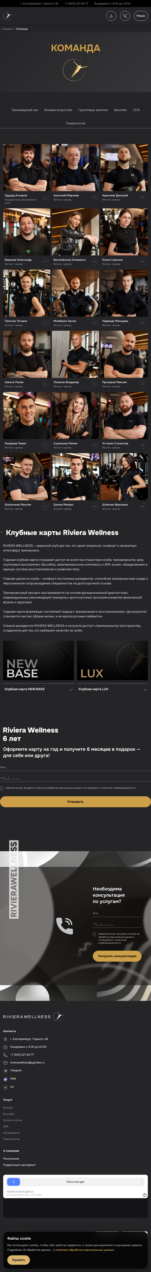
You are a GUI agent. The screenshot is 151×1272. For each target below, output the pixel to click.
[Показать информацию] (45, 199)
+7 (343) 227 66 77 (76, 3)
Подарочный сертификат (19, 1165)
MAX (13, 1078)
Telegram (16, 1070)
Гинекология (11, 1139)
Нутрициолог (11, 1132)
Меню (140, 16)
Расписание (11, 1158)
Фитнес (8, 1107)
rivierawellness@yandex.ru (27, 1062)
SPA (5, 1126)
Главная (7, 29)
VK (12, 1087)
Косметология (12, 1120)
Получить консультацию (117, 956)
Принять (18, 1260)
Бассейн (8, 1114)
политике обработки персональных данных (85, 1250)
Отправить (75, 802)
